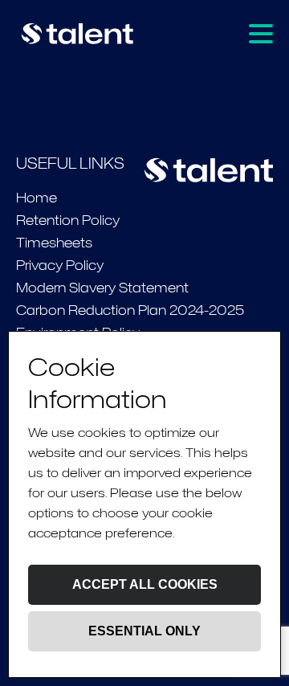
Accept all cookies (145, 584)
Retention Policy (68, 220)
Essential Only (144, 631)
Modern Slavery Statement (102, 288)
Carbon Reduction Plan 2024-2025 (130, 310)
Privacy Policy (60, 265)
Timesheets (54, 243)
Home (36, 198)
